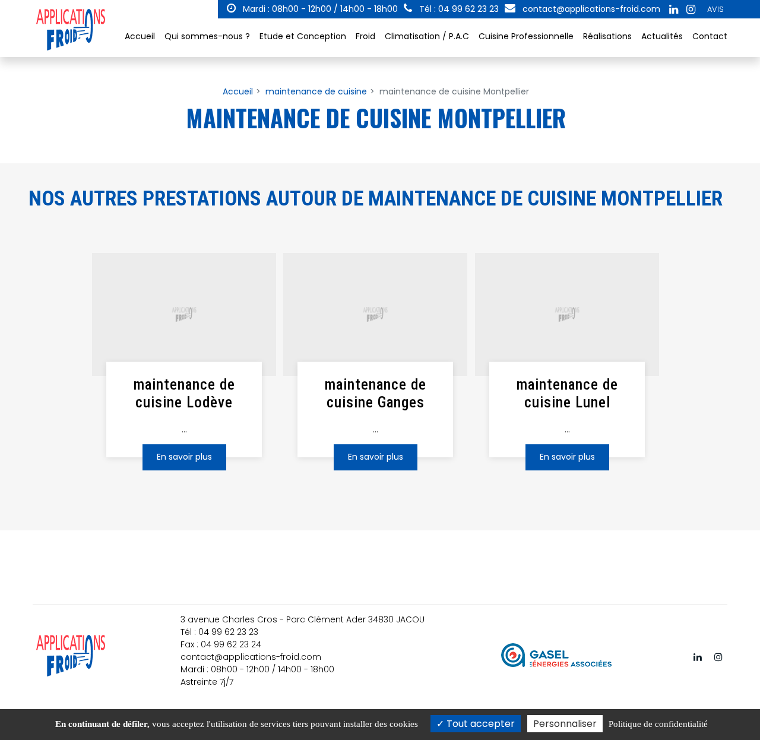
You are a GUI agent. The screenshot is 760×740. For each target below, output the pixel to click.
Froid (365, 36)
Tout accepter (479, 723)
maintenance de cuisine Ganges (375, 393)
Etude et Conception (302, 36)
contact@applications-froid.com (590, 9)
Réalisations (607, 36)
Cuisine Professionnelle (526, 36)
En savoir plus (184, 457)
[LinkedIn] (673, 9)
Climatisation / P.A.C (427, 36)
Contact (709, 36)
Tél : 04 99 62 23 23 (219, 632)
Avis (715, 9)
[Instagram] (690, 9)
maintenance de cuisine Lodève (184, 393)
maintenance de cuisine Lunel (567, 393)
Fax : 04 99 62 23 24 (220, 644)
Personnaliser (565, 723)
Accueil (140, 36)
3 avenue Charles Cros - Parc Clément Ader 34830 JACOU (302, 619)
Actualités (662, 36)
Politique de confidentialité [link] (658, 724)
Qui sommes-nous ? (207, 36)
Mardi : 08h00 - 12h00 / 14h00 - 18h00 (319, 9)
